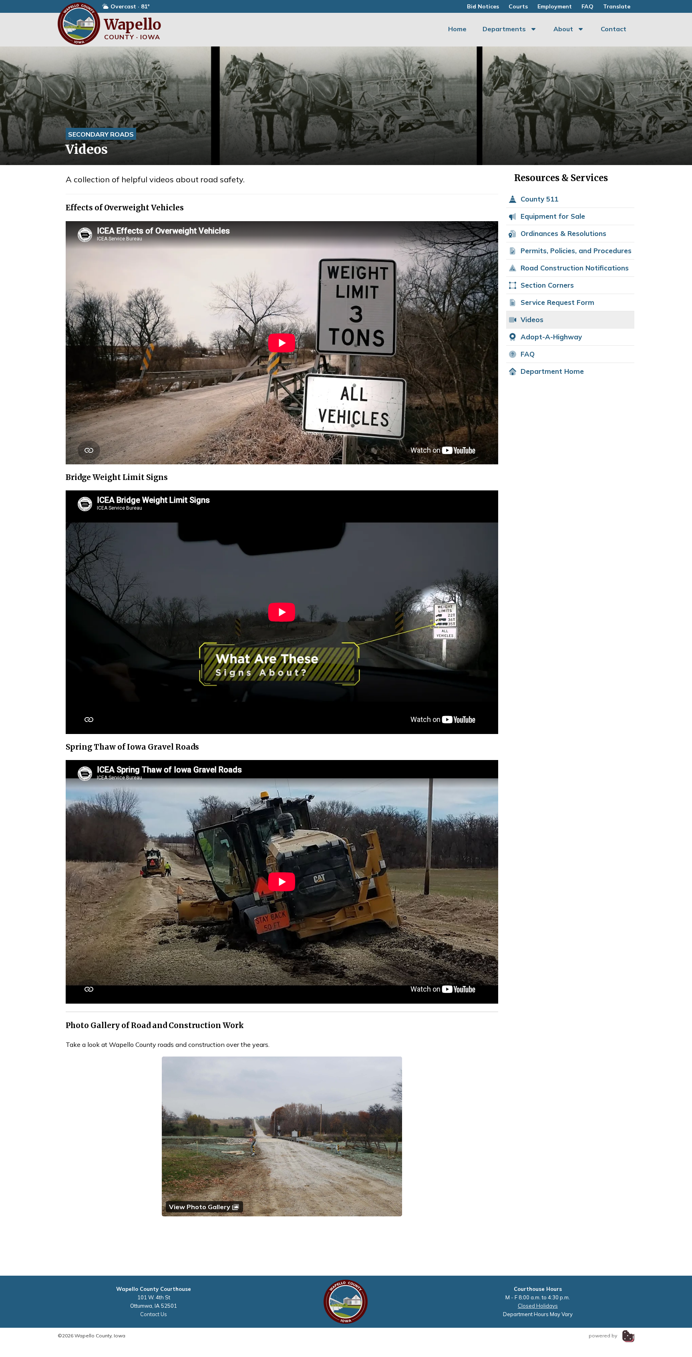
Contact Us (153, 1314)
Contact (613, 29)
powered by (603, 1336)
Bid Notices (483, 6)
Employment (554, 6)
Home (457, 29)
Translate (616, 6)
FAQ (587, 6)
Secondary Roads (101, 134)
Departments (504, 29)
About (563, 29)
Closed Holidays (538, 1306)
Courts (518, 6)
